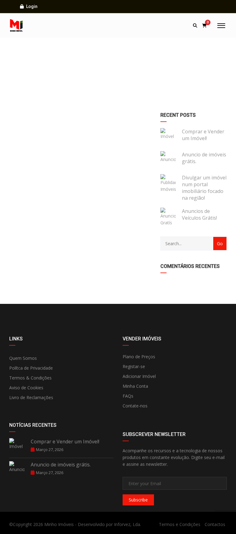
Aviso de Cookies (26, 388)
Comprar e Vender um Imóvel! (203, 135)
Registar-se (134, 366)
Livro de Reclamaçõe (30, 397)
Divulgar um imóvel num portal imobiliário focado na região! (204, 187)
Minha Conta (135, 386)
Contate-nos (135, 406)
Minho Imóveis (59, 524)
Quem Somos (23, 358)
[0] (204, 25)
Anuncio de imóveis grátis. (204, 158)
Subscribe (138, 500)
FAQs (128, 396)
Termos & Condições (30, 378)
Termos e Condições (179, 524)
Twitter (118, 313)
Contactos (215, 524)
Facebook (45, 313)
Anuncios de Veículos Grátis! (199, 214)
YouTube (190, 313)
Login (31, 6)
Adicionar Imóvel (139, 376)
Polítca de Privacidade (31, 368)
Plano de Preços (139, 356)
